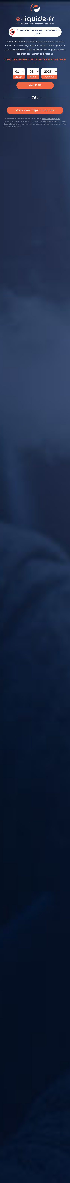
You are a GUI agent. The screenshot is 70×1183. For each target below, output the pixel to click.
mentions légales (51, 118)
